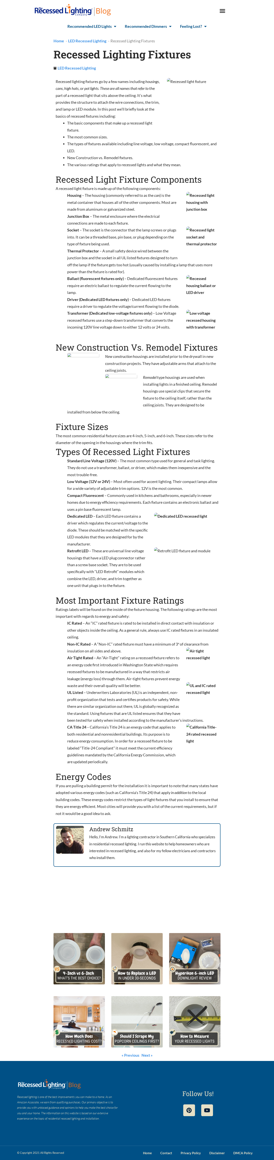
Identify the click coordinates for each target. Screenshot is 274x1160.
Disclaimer (217, 1153)
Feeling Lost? (191, 26)
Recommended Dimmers (146, 26)
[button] (222, 10)
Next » (147, 1055)
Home (147, 1153)
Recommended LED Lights (89, 26)
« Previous (130, 1055)
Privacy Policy (191, 1153)
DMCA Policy (243, 1153)
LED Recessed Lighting (77, 68)
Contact (166, 1153)
